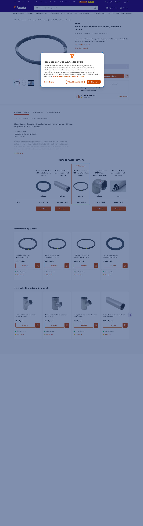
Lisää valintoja (49, 82)
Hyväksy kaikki (93, 82)
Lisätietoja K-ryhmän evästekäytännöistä (68, 76)
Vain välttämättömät (75, 82)
